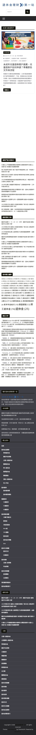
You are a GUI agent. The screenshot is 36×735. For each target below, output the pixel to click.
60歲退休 (6, 509)
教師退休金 (6, 471)
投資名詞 (13, 285)
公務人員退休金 (7, 460)
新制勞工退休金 (24, 283)
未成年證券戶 (14, 61)
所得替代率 (17, 279)
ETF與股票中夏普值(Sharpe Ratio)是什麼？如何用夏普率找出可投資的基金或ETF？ (17, 324)
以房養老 (5, 578)
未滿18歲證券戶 (23, 61)
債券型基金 (17, 301)
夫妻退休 (5, 555)
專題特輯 (4, 656)
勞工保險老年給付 (12, 281)
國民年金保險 (14, 288)
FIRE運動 (5, 532)
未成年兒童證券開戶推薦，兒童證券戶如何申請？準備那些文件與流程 (17, 67)
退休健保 (9, 293)
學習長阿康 (4, 423)
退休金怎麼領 (5, 450)
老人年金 (7, 283)
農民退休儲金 (21, 281)
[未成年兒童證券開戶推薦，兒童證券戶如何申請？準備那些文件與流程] (18, 40)
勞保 (23, 295)
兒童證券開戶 (23, 58)
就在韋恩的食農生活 (25, 419)
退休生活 (17, 295)
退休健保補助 (7, 494)
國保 (28, 288)
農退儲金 (5, 475)
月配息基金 (6, 525)
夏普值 (5, 281)
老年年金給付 (11, 304)
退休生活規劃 (5, 548)
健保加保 (8, 290)
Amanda (5, 353)
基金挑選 (6, 285)
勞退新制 (24, 304)
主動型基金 (16, 290)
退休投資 (5, 536)
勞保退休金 (10, 279)
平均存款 (28, 281)
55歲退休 (6, 506)
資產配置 (27, 285)
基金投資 (27, 298)
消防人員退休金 (7, 479)
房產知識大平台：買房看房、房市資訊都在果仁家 (15, 429)
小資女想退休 (19, 56)
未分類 (3, 671)
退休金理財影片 (6, 586)
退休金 (22, 309)
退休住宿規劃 (5, 571)
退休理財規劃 (7, 52)
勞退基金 (6, 288)
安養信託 (4, 279)
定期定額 (24, 290)
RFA (4, 543)
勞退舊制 (22, 288)
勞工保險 (20, 285)
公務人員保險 (7, 563)
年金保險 (5, 566)
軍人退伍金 (6, 468)
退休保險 (4, 559)
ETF (9, 301)
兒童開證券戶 (6, 61)
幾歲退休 (4, 499)
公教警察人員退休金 (7, 640)
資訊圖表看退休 (6, 582)
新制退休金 (4, 667)
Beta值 (5, 528)
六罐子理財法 (7, 517)
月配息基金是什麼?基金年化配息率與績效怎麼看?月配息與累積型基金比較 (17, 333)
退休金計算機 (7, 540)
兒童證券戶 (7, 58)
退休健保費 (15, 283)
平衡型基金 (24, 279)
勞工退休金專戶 (19, 293)
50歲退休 (6, 502)
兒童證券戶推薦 (15, 58)
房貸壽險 (5, 574)
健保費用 (28, 293)
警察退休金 (6, 464)
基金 (19, 298)
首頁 (2, 446)
